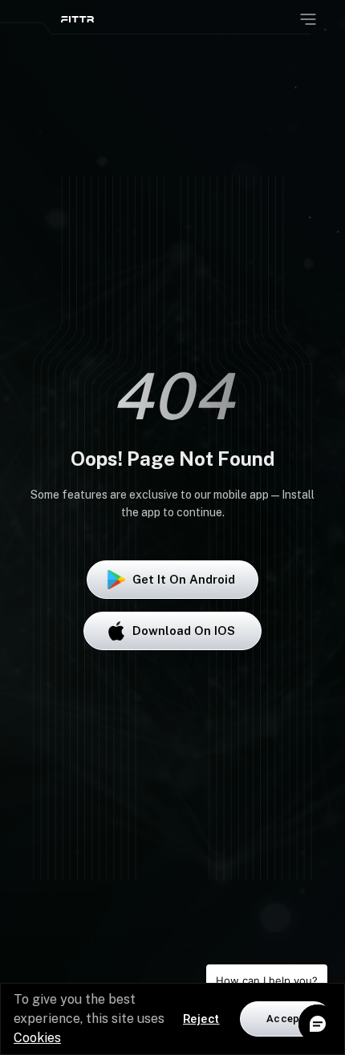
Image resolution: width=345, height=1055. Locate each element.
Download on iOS (183, 630)
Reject (201, 1019)
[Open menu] (308, 19)
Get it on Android (183, 579)
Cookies (37, 1037)
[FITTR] (77, 19)
